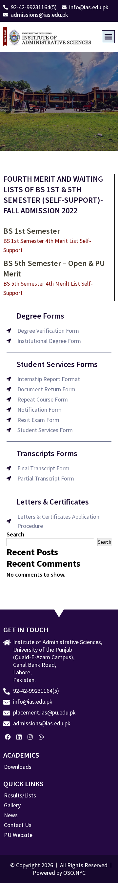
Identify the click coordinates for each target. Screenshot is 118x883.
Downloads (17, 767)
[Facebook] (8, 736)
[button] (108, 36)
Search (15, 534)
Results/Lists (20, 795)
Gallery (12, 805)
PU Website (18, 835)
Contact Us (17, 825)
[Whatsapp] (41, 736)
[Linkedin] (19, 736)
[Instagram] (30, 736)
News (11, 815)
